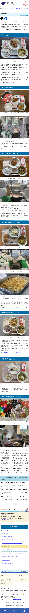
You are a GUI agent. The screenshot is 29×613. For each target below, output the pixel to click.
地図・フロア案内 (9, 602)
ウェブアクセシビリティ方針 (6, 580)
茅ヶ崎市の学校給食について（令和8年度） (12, 543)
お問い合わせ (19, 602)
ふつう (14, 485)
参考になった (6, 485)
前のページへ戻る (8, 571)
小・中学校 (26, 8)
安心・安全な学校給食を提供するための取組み (13, 553)
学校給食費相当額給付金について (10, 539)
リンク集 (3, 583)
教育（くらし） (19, 8)
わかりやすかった (7, 492)
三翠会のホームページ (12, 352)
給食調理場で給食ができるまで (9, 556)
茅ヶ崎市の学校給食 (5, 10)
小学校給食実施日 (6, 549)
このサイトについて (20, 579)
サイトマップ (18, 575)
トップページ (9, 8)
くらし (14, 8)
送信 (15, 504)
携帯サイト (4, 575)
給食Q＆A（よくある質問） (8, 563)
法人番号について (17, 599)
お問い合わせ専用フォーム (7, 520)
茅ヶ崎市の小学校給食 (14, 10)
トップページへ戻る (22, 571)
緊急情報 (25, 4)
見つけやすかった (7, 499)
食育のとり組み (6, 560)
